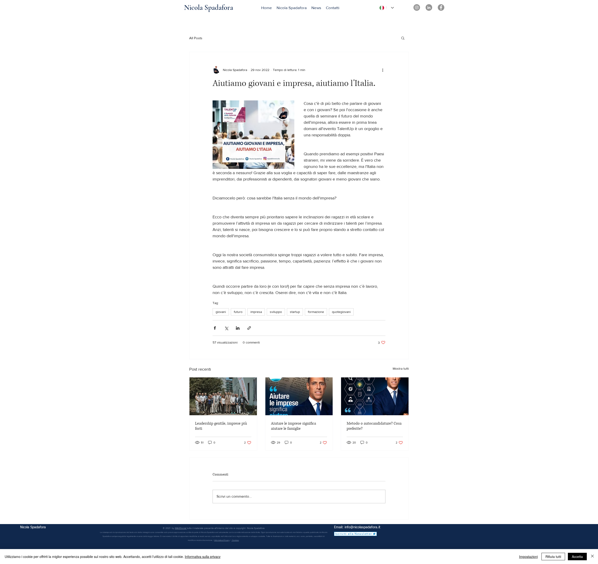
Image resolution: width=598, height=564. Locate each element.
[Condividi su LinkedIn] (237, 328)
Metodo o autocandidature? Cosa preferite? (374, 426)
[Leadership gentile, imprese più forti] (223, 396)
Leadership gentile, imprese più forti (221, 426)
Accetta (577, 556)
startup (295, 312)
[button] (403, 38)
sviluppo (276, 312)
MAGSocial (181, 528)
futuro (238, 312)
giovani (221, 312)
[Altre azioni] (382, 70)
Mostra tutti (401, 368)
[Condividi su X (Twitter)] (226, 328)
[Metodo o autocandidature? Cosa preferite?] (375, 396)
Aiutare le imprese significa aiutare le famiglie (293, 426)
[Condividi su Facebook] (215, 328)
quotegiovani (341, 312)
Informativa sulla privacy (203, 556)
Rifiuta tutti (553, 556)
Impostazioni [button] (528, 556)
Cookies (235, 540)
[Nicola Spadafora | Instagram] (416, 7)
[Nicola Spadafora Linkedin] (429, 7)
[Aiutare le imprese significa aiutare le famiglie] (299, 396)
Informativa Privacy (222, 540)
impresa (256, 312)
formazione (316, 312)
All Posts (195, 38)
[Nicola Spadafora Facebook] (441, 7)
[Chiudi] (592, 556)
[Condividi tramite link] (249, 328)
